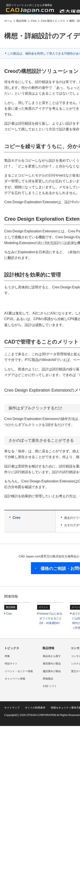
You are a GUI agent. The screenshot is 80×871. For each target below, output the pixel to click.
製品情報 (48, 648)
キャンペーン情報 (15, 678)
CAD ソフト (50, 686)
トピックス (11, 648)
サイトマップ (12, 707)
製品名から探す (52, 656)
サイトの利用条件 (35, 707)
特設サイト (11, 663)
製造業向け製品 (52, 663)
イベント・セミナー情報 (19, 671)
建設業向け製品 (52, 671)
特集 (7, 656)
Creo (16, 517)
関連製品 (48, 678)
